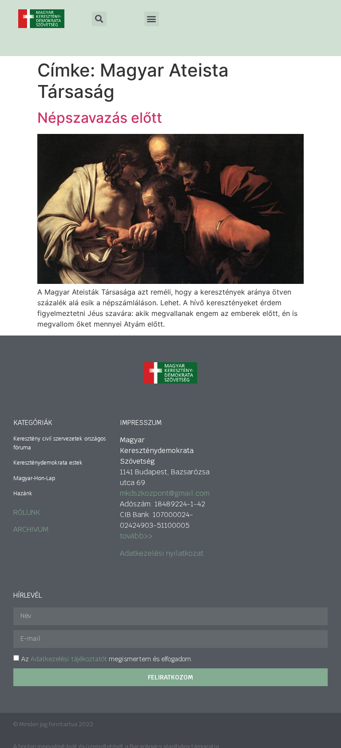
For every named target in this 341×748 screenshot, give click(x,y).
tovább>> (136, 536)
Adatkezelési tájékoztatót (69, 659)
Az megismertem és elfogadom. (106, 659)
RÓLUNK (26, 512)
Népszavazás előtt (99, 117)
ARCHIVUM (30, 529)
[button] (151, 19)
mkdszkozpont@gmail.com (165, 493)
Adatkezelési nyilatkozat (161, 553)
